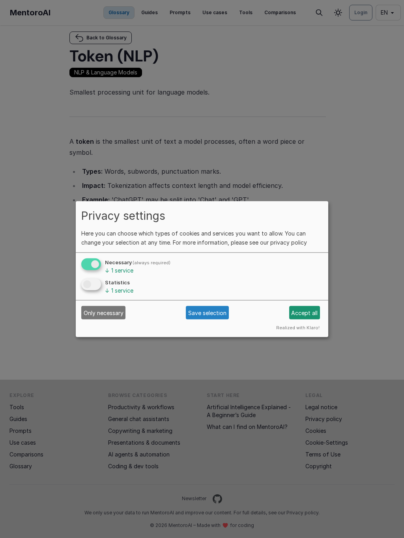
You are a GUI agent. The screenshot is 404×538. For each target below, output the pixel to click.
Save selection (207, 312)
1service (119, 270)
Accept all (304, 312)
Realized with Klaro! (298, 327)
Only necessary (103, 312)
